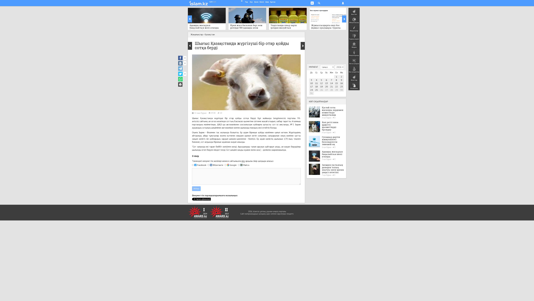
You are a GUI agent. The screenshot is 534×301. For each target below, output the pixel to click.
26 (321, 89)
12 (321, 83)
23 (341, 86)
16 (341, 83)
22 (336, 86)
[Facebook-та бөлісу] (180, 58)
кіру (243, 161)
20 (326, 86)
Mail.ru (246, 165)
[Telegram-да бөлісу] (180, 68)
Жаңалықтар (197, 34)
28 (331, 89)
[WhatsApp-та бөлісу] (180, 79)
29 (336, 89)
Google (233, 165)
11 (316, 83)
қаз (211, 1)
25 (316, 89)
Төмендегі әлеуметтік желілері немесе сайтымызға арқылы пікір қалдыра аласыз (232, 161)
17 (311, 86)
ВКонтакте (218, 165)
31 (311, 93)
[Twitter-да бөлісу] (180, 74)
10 (311, 83)
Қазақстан (210, 34)
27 (326, 89)
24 (311, 89)
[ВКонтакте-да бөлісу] (180, 63)
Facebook (201, 165)
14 (331, 83)
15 (336, 83)
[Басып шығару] (180, 84)
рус (214, 1)
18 (316, 86)
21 (331, 86)
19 (321, 86)
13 (326, 83)
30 (341, 89)
